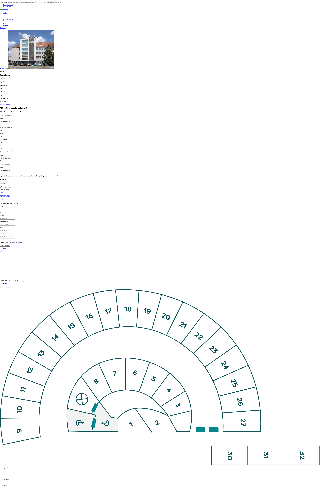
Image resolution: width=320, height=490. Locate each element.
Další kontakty (4, 200)
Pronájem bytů (7, 6)
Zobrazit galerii (4, 68)
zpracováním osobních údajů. (15, 242)
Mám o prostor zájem (5, 104)
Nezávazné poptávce (54, 176)
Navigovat (3, 192)
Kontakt (5, 13)
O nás (4, 12)
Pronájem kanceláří (8, 5)
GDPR (5, 248)
